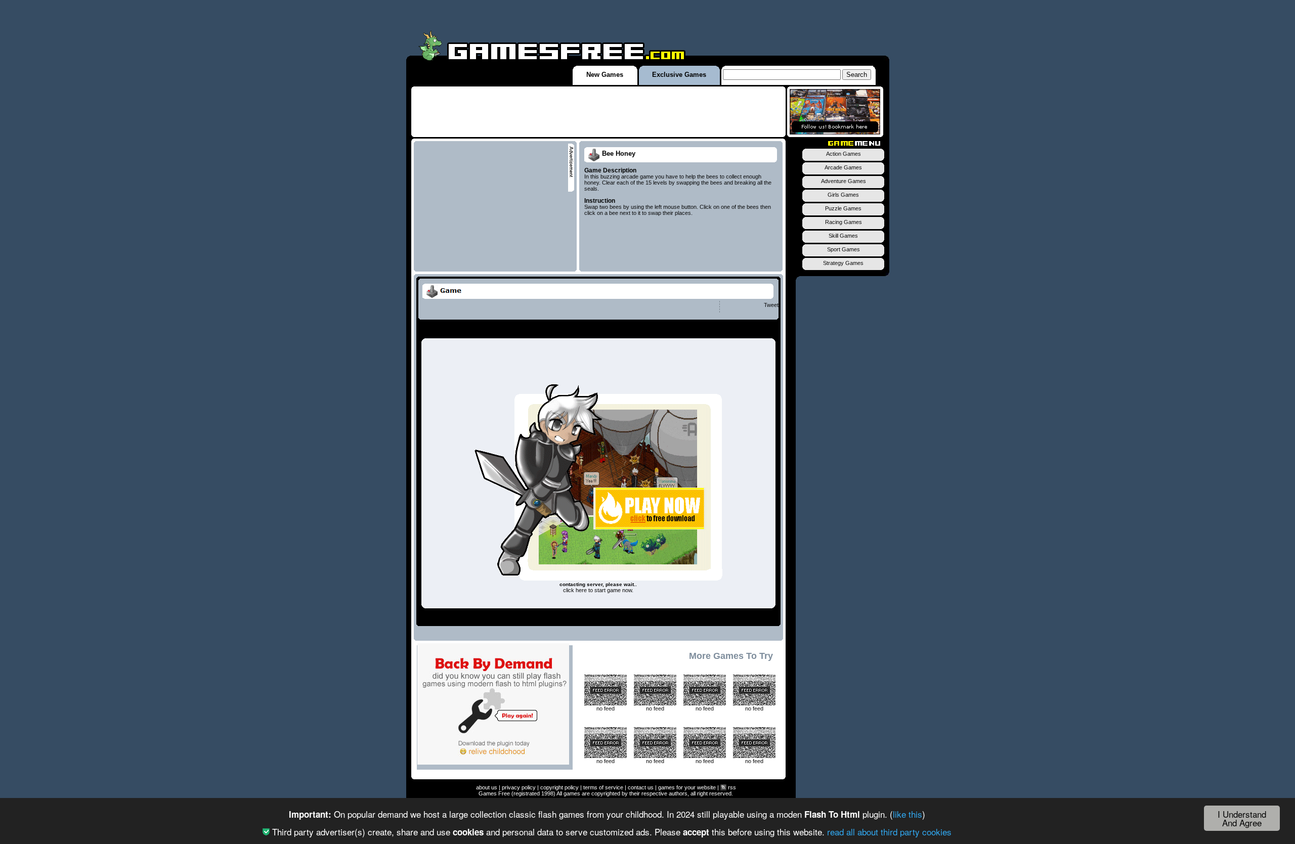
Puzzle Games (843, 208)
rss (731, 787)
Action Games (843, 154)
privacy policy (519, 787)
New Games (604, 74)
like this (907, 814)
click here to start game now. (598, 590)
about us (486, 787)
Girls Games (843, 195)
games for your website (687, 787)
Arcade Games (843, 167)
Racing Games (843, 222)
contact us (641, 787)
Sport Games (843, 249)
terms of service (603, 787)
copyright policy (559, 787)
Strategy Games (843, 263)
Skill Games (843, 236)
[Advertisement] (598, 112)
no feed (605, 708)
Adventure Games (843, 181)
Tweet (771, 305)
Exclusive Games (679, 74)
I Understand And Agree (1242, 818)
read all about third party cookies (889, 831)
